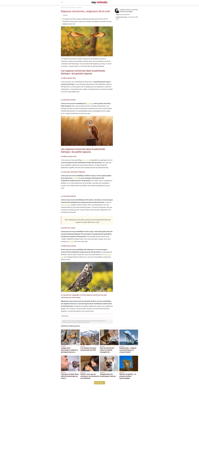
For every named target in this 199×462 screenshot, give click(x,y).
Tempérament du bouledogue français (108, 375)
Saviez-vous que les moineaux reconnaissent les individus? (89, 376)
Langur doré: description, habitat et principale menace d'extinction (69, 350)
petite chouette (66, 205)
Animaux (63, 7)
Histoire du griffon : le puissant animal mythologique (127, 376)
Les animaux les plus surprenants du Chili (88, 349)
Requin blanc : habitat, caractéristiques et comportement (127, 350)
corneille (76, 178)
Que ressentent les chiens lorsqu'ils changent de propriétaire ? (107, 350)
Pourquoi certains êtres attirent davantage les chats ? (70, 376)
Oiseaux (79, 7)
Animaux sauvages (71, 7)
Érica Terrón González (126, 11)
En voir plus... (99, 382)
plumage (71, 241)
